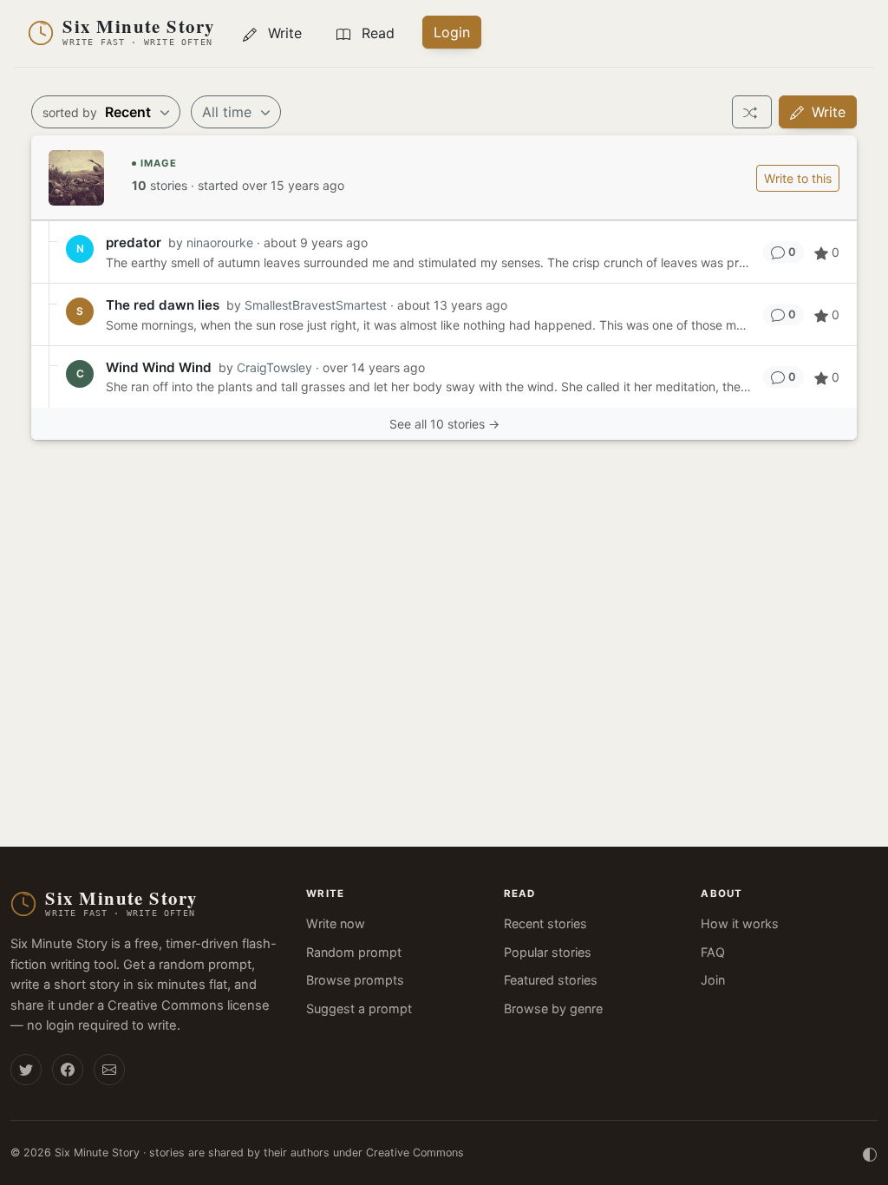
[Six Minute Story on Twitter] (26, 1069)
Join (713, 979)
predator (133, 242)
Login (452, 32)
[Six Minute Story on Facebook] (67, 1069)
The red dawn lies (162, 305)
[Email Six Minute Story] (109, 1069)
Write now (335, 923)
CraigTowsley (274, 367)
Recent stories (545, 923)
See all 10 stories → (444, 423)
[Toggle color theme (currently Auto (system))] (870, 1153)
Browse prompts (355, 979)
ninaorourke (219, 242)
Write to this (798, 178)
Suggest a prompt (359, 1008)
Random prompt (354, 952)
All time (229, 112)
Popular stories (547, 952)
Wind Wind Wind (159, 367)
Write (826, 112)
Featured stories (550, 979)
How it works (740, 923)
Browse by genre (553, 1008)
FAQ (713, 952)
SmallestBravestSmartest (316, 305)
